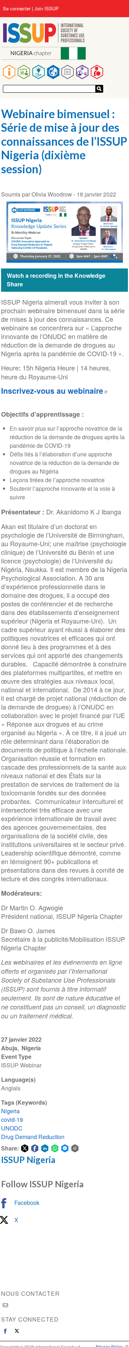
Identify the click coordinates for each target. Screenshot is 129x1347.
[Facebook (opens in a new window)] (5, 1331)
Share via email (75, 1148)
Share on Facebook (34, 1148)
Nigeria (10, 1111)
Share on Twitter (24, 1148)
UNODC (12, 1128)
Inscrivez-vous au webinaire (52, 390)
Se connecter (16, 8)
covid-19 (12, 1119)
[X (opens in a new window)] (17, 1331)
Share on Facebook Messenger (65, 1148)
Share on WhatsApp (55, 1148)
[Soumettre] (99, 89)
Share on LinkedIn (44, 1148)
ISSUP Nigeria (28, 1159)
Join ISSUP (46, 8)
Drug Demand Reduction (32, 1137)
